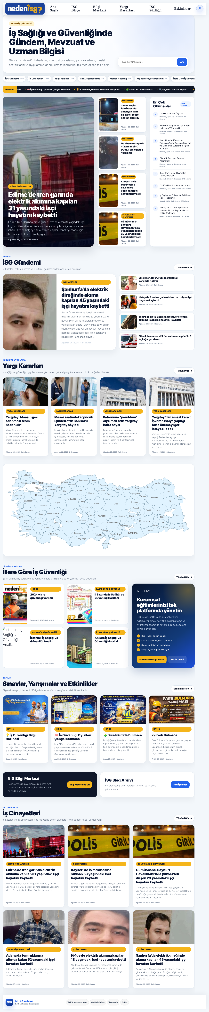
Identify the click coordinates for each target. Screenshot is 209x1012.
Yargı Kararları (127, 8)
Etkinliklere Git (183, 688)
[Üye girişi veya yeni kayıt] (199, 8)
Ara (182, 62)
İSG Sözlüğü (155, 8)
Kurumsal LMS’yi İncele (151, 659)
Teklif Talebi (177, 659)
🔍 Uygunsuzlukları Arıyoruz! (150, 89)
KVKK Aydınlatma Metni (77, 1002)
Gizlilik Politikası (97, 1002)
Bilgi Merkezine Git (80, 784)
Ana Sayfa (54, 8)
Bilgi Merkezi (99, 8)
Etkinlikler (182, 8)
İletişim (124, 1002)
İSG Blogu (75, 8)
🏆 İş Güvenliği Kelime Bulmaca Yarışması (73, 89)
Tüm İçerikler (180, 784)
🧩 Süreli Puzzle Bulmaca (115, 89)
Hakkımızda (113, 1002)
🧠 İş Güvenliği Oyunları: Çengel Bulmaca (24, 89)
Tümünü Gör (184, 267)
